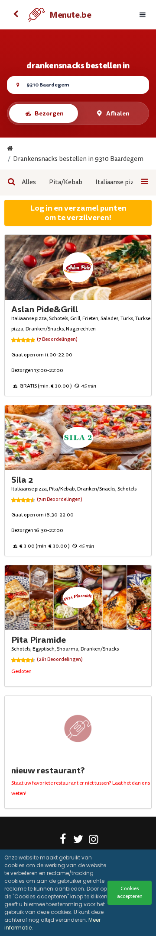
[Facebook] (63, 841)
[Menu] (142, 15)
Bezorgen (49, 113)
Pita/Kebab (65, 182)
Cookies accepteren (130, 892)
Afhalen (118, 113)
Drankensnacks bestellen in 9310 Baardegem (78, 158)
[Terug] (15, 14)
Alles (29, 182)
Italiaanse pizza (117, 182)
